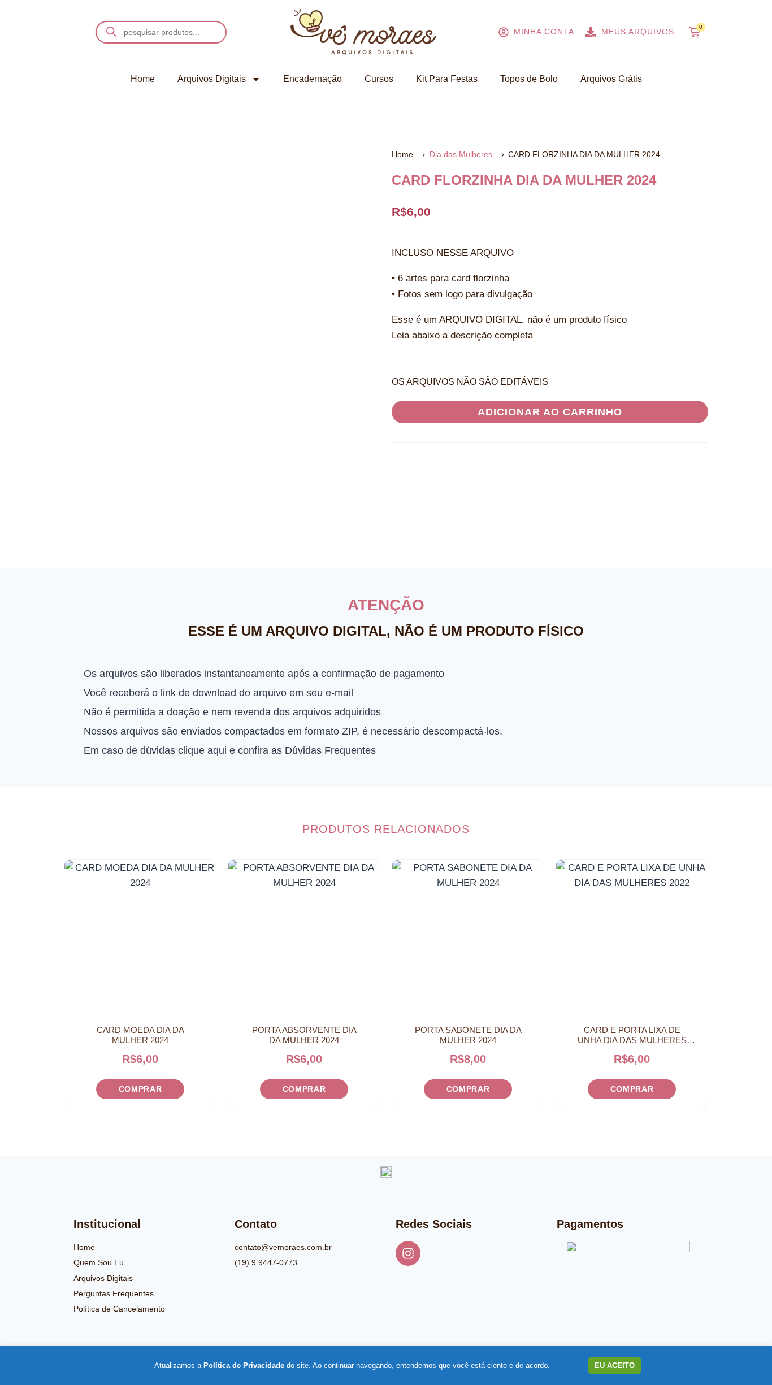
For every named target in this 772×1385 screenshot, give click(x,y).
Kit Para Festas (447, 79)
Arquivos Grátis (611, 79)
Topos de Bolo (529, 79)
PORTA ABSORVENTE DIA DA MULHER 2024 (304, 1035)
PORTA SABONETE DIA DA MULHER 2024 (468, 1035)
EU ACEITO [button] (615, 1365)
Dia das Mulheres (461, 154)
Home (143, 79)
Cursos (379, 79)
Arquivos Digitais (211, 79)
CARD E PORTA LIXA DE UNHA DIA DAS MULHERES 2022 (632, 1035)
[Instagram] (408, 1253)
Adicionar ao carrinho (550, 412)
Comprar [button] (140, 1089)
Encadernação (312, 79)
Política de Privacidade (243, 1365)
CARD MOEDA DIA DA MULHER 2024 (140, 1035)
